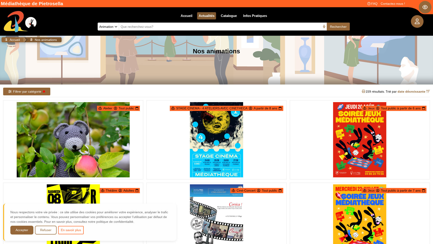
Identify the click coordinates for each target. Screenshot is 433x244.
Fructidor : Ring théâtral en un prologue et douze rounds (73, 202)
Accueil (186, 16)
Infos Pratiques (255, 16)
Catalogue (229, 16)
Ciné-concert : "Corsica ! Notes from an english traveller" (216, 202)
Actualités (206, 16)
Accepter (22, 230)
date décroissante (412, 91)
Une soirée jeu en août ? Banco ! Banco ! (359, 120)
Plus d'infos (75, 160)
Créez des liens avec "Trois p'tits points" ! (73, 120)
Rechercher (338, 26)
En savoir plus (71, 230)
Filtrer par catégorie (27, 91)
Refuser (45, 230)
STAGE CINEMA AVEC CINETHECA (216, 120)
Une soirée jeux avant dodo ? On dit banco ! (359, 202)
